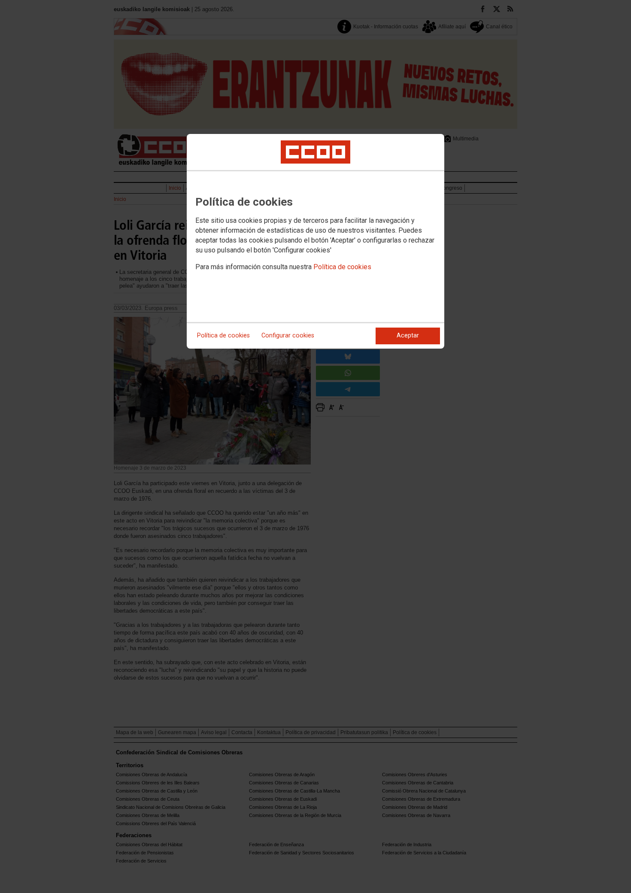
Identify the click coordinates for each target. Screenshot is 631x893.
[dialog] (315, 241)
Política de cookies (342, 267)
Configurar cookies (287, 335)
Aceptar (408, 335)
